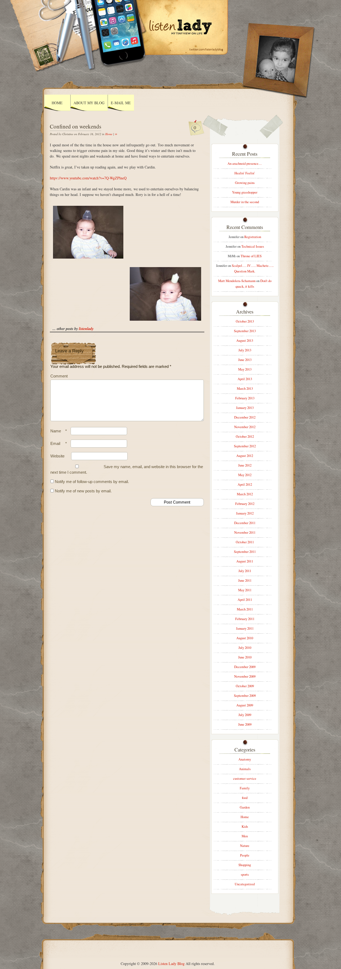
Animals (245, 769)
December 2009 (244, 667)
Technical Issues (252, 246)
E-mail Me (121, 102)
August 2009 (244, 705)
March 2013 (245, 388)
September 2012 (245, 446)
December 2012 (244, 417)
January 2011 (245, 628)
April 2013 (245, 379)
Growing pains (245, 182)
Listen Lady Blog (171, 963)
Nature (244, 845)
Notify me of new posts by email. (83, 491)
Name (58, 431)
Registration (252, 237)
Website (57, 456)
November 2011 (244, 532)
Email (58, 443)
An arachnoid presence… (245, 163)
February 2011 (244, 619)
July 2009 (244, 715)
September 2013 (245, 331)
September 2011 (245, 551)
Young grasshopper (244, 192)
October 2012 (245, 436)
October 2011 (245, 542)
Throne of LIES (251, 256)
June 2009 (244, 724)
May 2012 (244, 475)
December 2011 (244, 523)
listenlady (86, 328)
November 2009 (244, 676)
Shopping (244, 865)
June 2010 (244, 657)
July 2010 (244, 647)
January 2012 (245, 513)
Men (245, 836)
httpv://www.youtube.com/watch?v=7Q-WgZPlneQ (88, 177)
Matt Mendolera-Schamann (236, 281)
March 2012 (245, 494)
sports (245, 874)
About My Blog (89, 102)
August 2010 (244, 638)
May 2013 (244, 369)
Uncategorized (245, 884)
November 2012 (244, 427)
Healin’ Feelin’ (244, 173)
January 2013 (245, 407)
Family (245, 788)
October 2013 (245, 321)
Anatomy (244, 759)
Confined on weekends (75, 126)
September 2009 (245, 695)
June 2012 (244, 465)
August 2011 (244, 561)
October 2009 (245, 686)
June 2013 (244, 359)
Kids (245, 826)
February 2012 (244, 503)
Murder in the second (244, 202)
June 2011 (244, 580)
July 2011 (244, 571)
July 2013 (244, 350)
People (244, 855)
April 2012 (245, 484)
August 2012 (244, 455)
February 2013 (244, 398)
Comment (59, 376)
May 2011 (244, 590)
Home (57, 102)
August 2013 (244, 340)
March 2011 (245, 609)
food (244, 797)
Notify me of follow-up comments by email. (92, 481)
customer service (244, 778)
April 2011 (245, 599)
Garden (245, 807)
